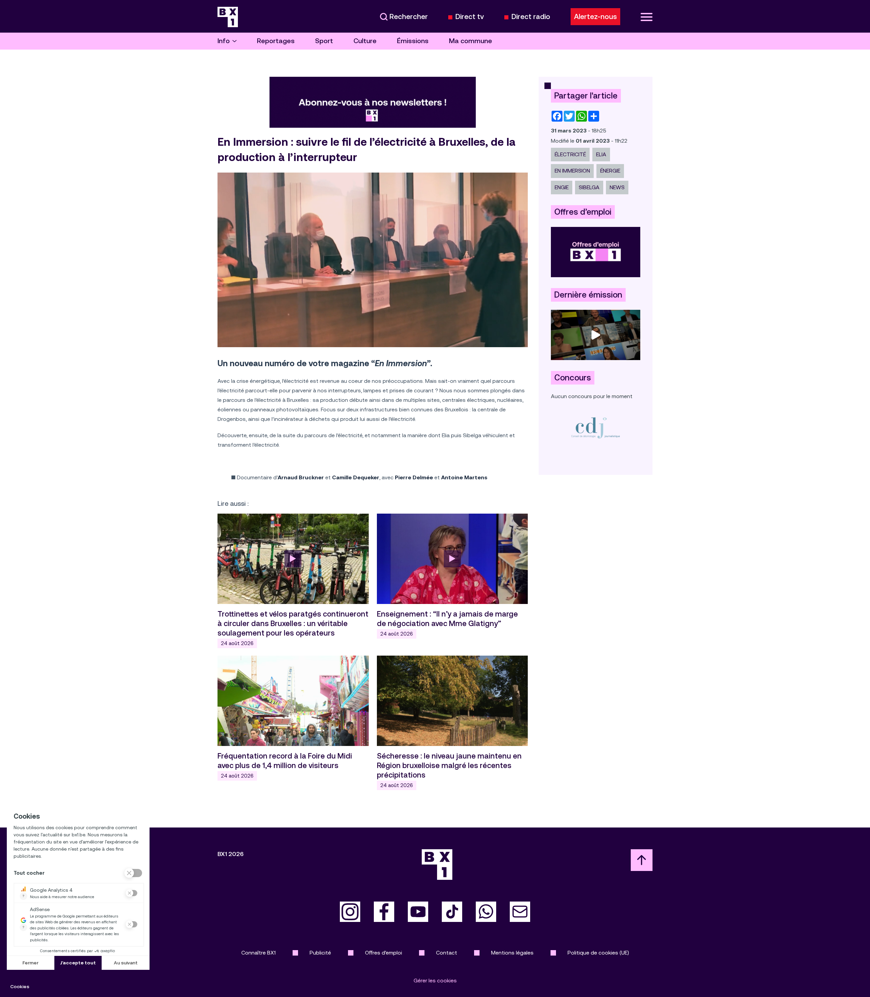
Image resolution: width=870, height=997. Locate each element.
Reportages (276, 41)
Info (224, 41)
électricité (570, 154)
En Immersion (572, 171)
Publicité (320, 953)
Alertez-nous (595, 17)
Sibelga (589, 187)
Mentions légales (512, 953)
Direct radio (530, 17)
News (617, 187)
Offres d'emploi (383, 953)
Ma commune (470, 41)
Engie (562, 187)
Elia (601, 154)
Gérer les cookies (435, 980)
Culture (365, 41)
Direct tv (469, 17)
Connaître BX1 (258, 953)
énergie (610, 171)
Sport (324, 41)
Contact (446, 953)
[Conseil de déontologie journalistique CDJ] (595, 427)
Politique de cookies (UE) (598, 953)
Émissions (413, 41)
